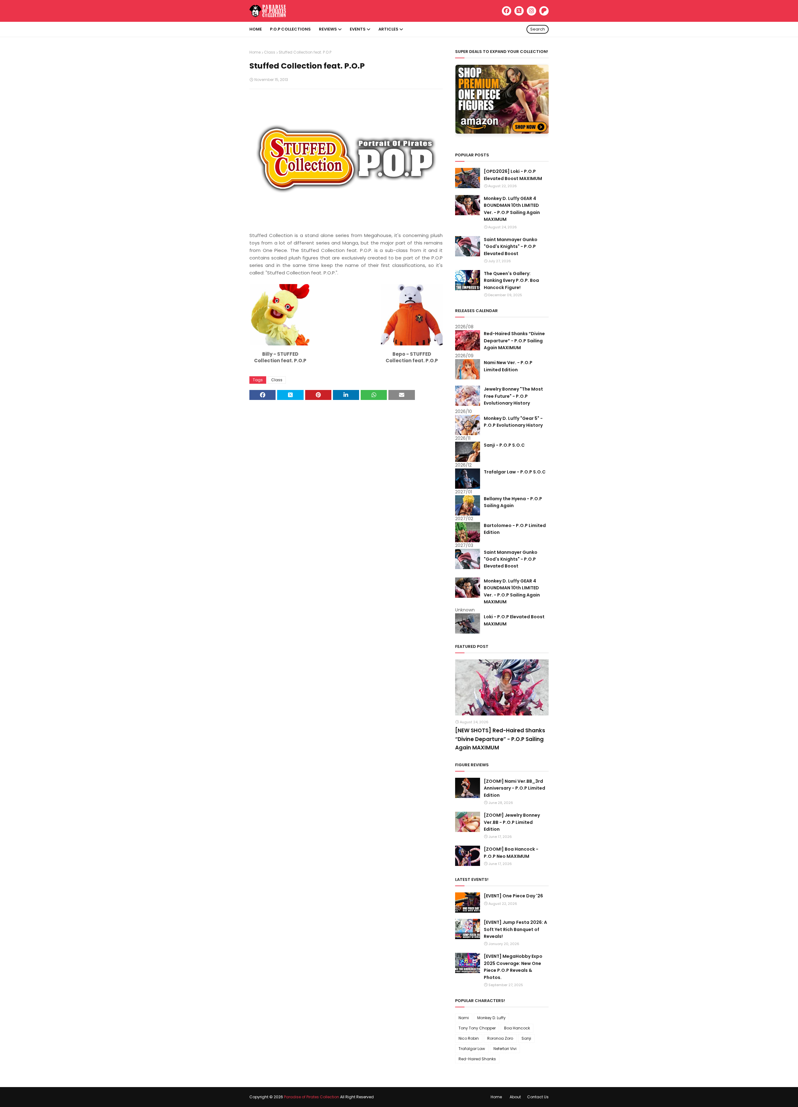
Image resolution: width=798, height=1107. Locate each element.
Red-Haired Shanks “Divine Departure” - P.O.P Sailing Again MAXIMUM (514, 340)
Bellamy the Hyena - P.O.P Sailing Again (513, 502)
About (515, 1097)
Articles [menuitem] (388, 29)
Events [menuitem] (358, 29)
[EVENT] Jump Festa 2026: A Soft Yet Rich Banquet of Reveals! (515, 929)
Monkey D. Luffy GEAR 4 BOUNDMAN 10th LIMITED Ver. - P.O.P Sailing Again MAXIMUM (512, 208)
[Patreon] (544, 11)
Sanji (526, 1038)
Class (269, 52)
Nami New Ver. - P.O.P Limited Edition (508, 366)
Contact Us (538, 1097)
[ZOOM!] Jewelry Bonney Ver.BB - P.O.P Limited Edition (512, 822)
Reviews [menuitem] (328, 29)
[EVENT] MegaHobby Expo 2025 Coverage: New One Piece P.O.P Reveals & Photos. (513, 966)
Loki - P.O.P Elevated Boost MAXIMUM (514, 620)
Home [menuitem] (255, 29)
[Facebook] (506, 11)
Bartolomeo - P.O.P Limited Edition (515, 528)
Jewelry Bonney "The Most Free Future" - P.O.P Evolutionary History (513, 396)
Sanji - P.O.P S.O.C (504, 445)
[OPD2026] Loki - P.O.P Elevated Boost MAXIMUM (513, 174)
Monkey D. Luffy (491, 1017)
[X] (519, 11)
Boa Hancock (517, 1028)
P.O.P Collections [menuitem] (290, 29)
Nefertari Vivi (505, 1048)
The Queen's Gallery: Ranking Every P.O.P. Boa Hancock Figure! (511, 280)
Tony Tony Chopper (477, 1028)
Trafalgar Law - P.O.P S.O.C (515, 472)
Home (255, 52)
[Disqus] (346, 487)
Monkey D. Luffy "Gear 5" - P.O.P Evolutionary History (513, 421)
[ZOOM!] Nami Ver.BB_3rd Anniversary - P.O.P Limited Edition (514, 788)
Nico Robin (469, 1038)
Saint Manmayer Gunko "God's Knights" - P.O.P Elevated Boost (510, 246)
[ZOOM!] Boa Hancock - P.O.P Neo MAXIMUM (511, 852)
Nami (464, 1017)
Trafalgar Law (472, 1048)
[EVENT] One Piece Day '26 (513, 896)
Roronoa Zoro (500, 1038)
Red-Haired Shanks (477, 1059)
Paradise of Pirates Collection (311, 1097)
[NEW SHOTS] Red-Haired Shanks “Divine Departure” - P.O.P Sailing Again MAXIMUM (500, 739)
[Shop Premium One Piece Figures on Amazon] (502, 132)
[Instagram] (531, 11)
